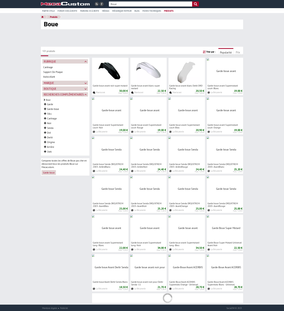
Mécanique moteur (121, 11)
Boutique (50, 88)
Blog (136, 11)
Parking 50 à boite (89, 11)
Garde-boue (48, 172)
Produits (169, 11)
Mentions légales (49, 308)
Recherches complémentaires (64, 94)
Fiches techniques (151, 11)
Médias (105, 11)
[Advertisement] (142, 38)
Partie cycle (48, 11)
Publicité (64, 308)
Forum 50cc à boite (67, 11)
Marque (49, 83)
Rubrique (50, 61)
